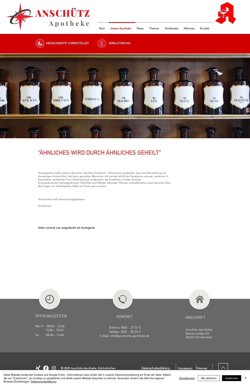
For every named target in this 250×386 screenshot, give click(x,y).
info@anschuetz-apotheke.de (129, 336)
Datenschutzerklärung (43, 381)
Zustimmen (231, 378)
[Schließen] (245, 378)
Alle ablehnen (209, 378)
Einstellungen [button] (187, 378)
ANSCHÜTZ (62, 13)
